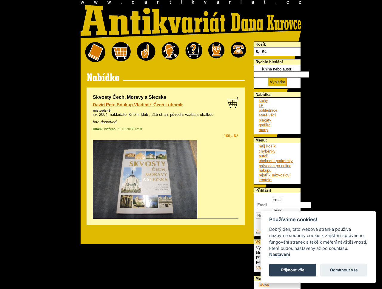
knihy (263, 100)
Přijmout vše (292, 270)
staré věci (267, 115)
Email (277, 199)
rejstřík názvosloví (275, 175)
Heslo (277, 210)
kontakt (265, 180)
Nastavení (279, 254)
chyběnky (267, 151)
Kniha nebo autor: (277, 69)
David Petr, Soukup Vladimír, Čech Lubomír (138, 104)
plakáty (265, 120)
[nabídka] (95, 52)
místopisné (101, 110)
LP (261, 105)
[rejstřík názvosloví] (216, 52)
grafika (264, 125)
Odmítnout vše (344, 270)
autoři (263, 156)
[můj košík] (121, 52)
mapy (263, 129)
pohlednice (268, 110)
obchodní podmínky (276, 161)
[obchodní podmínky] (146, 52)
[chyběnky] (170, 52)
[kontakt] (238, 52)
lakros (264, 284)
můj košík (267, 146)
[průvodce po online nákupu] (193, 52)
